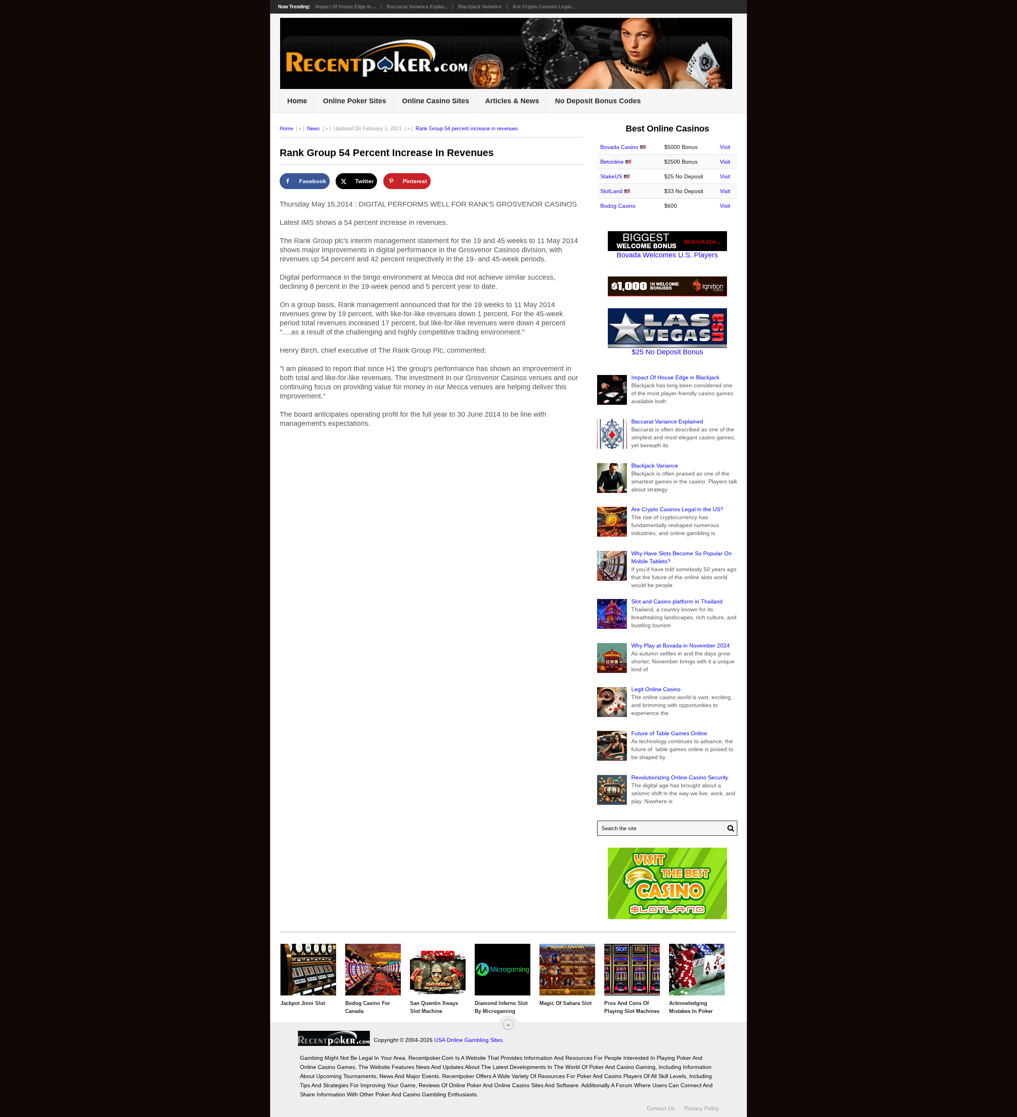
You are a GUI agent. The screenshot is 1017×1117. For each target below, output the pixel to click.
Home (297, 101)
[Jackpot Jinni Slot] (308, 969)
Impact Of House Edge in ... (345, 7)
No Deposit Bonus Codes (598, 101)
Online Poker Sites (354, 101)
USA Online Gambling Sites (468, 1040)
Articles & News (512, 101)
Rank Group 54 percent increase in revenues (467, 128)
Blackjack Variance (480, 7)
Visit (725, 147)
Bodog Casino (618, 206)
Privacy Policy (701, 1108)
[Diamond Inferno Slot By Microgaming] (502, 969)
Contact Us (661, 1108)
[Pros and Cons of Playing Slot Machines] (632, 969)
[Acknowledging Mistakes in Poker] (697, 969)
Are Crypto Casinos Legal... (543, 7)
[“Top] (508, 1024)
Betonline (612, 161)
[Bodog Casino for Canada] (373, 969)
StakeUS (611, 176)
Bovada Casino (619, 147)
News (313, 128)
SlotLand (611, 191)
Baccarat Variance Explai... (417, 7)
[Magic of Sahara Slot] (567, 969)
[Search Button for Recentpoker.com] (729, 828)
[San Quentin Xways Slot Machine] (438, 969)
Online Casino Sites (435, 101)
